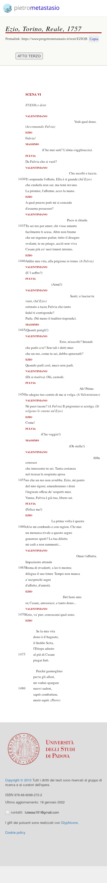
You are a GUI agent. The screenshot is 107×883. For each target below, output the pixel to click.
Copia (94, 39)
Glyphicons (69, 822)
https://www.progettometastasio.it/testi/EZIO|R (55, 39)
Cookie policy (15, 832)
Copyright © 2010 (18, 780)
